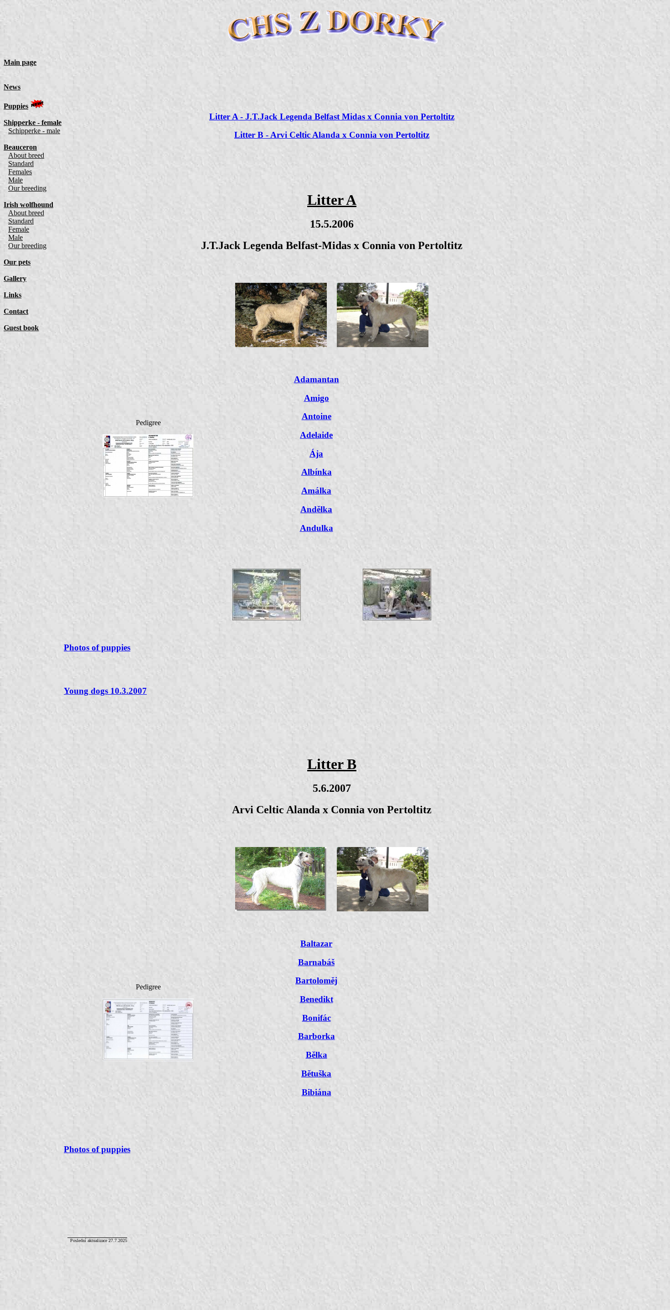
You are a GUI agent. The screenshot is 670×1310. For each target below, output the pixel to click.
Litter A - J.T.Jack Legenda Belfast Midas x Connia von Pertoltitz (331, 116)
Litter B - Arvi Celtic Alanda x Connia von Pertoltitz (331, 135)
